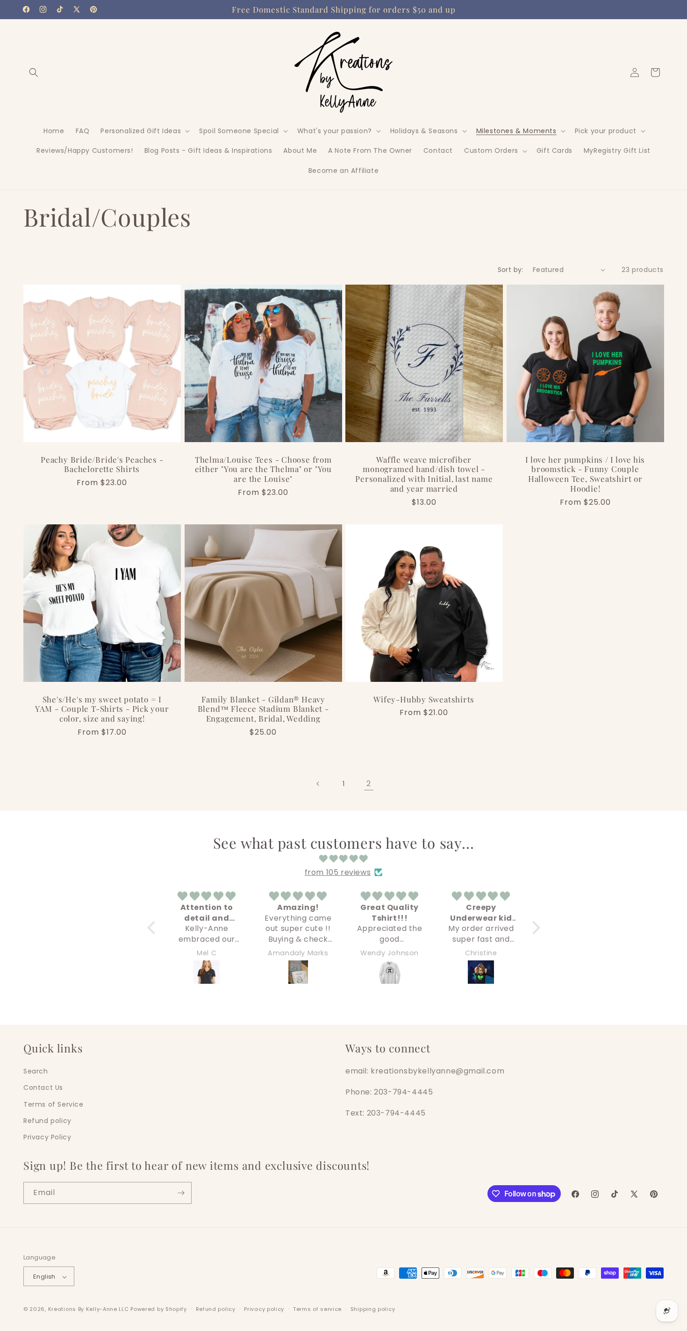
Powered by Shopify (158, 1309)
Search (35, 1070)
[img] (344, 859)
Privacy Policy (47, 1136)
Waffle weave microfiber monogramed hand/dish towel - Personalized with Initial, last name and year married (424, 473)
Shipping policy (373, 1309)
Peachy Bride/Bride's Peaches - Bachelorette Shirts (102, 464)
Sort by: (510, 269)
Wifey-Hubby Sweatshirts (423, 699)
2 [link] (368, 783)
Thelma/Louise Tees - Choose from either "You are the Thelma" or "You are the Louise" (262, 468)
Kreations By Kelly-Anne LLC (88, 1309)
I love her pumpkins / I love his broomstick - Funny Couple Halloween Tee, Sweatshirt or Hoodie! (585, 473)
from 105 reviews (338, 871)
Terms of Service (53, 1104)
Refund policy (47, 1120)
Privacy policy (264, 1309)
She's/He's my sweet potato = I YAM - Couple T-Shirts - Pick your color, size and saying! (102, 708)
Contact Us (43, 1087)
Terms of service (317, 1309)
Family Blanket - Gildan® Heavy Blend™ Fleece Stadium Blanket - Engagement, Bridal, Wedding (263, 708)
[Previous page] (318, 783)
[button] (33, 72)
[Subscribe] (181, 1193)
